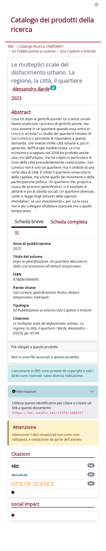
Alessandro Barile (30, 89)
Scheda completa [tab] (69, 222)
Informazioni (26, 391)
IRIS (11, 46)
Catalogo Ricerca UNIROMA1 (41, 46)
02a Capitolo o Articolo (78, 51)
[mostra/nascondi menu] (96, 5)
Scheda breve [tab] (29, 221)
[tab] (17, 232)
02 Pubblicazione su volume (34, 51)
